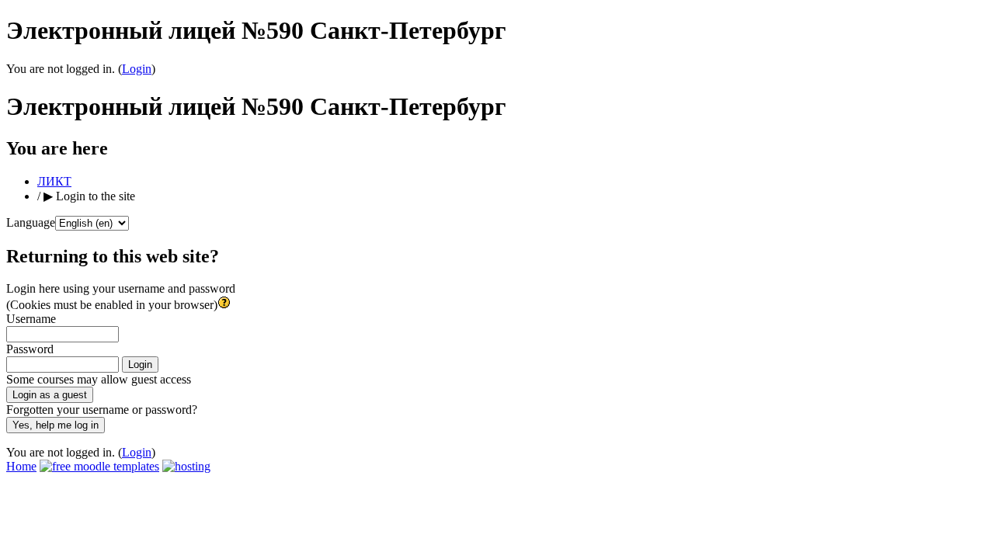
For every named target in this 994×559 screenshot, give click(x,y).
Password (30, 349)
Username (31, 318)
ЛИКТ (54, 181)
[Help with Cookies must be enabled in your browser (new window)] (224, 304)
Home (21, 466)
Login (136, 68)
